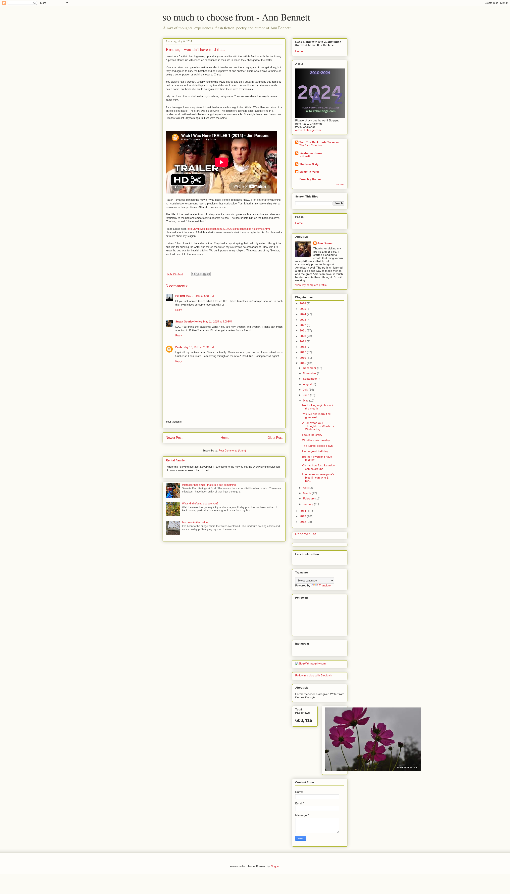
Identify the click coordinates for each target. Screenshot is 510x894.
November (310, 373)
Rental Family (175, 460)
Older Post (275, 437)
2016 (303, 357)
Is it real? (304, 156)
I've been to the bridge (195, 522)
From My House (310, 179)
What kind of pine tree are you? (200, 503)
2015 (303, 363)
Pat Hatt (180, 295)
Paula (178, 347)
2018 (303, 346)
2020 (303, 336)
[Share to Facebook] (205, 274)
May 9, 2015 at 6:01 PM (200, 295)
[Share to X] (201, 274)
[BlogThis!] (197, 274)
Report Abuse (305, 534)
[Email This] (193, 274)
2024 (303, 314)
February (309, 498)
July (306, 389)
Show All (340, 184)
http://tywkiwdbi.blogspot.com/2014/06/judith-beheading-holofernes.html (229, 228)
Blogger (275, 866)
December (310, 367)
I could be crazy (312, 434)
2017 (303, 352)
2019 (303, 341)
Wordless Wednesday (316, 440)
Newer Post (174, 437)
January (308, 504)
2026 (303, 303)
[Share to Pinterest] (209, 274)
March (307, 493)
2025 (303, 308)
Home (225, 437)
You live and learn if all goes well (316, 415)
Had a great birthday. (315, 451)
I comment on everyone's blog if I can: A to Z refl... (318, 478)
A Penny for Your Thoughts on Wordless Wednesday (318, 426)
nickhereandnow (310, 153)
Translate (325, 585)
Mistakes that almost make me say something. (209, 484)
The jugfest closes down (317, 445)
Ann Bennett (325, 243)
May (306, 400)
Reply (178, 309)
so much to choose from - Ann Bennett (236, 16)
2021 (303, 330)
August (308, 384)
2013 (303, 516)
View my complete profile (311, 284)
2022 (303, 325)
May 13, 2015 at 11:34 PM (198, 347)
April (306, 487)
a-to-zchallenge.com (308, 130)
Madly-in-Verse (309, 171)
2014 (303, 510)
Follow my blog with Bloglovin (313, 675)
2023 (303, 319)
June (306, 395)
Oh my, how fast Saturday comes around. (318, 467)
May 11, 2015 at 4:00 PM (217, 321)
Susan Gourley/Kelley (188, 321)
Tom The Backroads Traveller (319, 142)
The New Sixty (309, 164)
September (310, 378)
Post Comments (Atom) (232, 450)
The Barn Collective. (311, 145)
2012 (303, 521)
